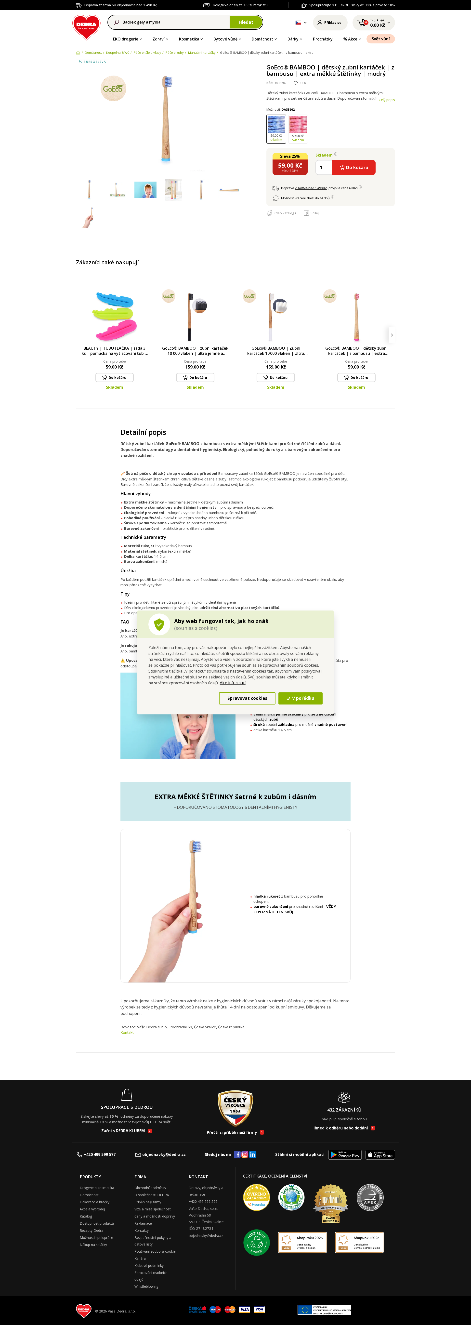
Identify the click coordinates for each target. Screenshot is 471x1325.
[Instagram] (245, 1154)
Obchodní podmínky (150, 1187)
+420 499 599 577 (100, 1154)
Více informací (233, 682)
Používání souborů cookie (155, 1251)
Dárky (293, 39)
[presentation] (79, 335)
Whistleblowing (146, 1286)
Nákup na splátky (93, 1244)
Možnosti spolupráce (96, 1237)
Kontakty (141, 1230)
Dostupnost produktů (97, 1223)
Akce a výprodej (92, 1209)
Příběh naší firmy (147, 1202)
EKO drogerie (125, 39)
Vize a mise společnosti (152, 1209)
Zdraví (159, 39)
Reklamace (143, 1223)
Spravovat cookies (247, 698)
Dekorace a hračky (94, 1202)
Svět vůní (381, 38)
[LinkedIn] (252, 1154)
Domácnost (262, 39)
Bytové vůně (225, 39)
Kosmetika (189, 39)
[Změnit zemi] (298, 23)
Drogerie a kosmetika (97, 1187)
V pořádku (302, 698)
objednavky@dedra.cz (164, 1154)
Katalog (86, 1216)
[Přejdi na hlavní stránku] (86, 27)
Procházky (323, 39)
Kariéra (140, 1258)
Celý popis (387, 99)
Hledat (245, 22)
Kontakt (127, 1032)
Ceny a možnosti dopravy (154, 1216)
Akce (352, 39)
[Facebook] (237, 1154)
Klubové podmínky (149, 1265)
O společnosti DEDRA (151, 1194)
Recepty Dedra (91, 1230)
